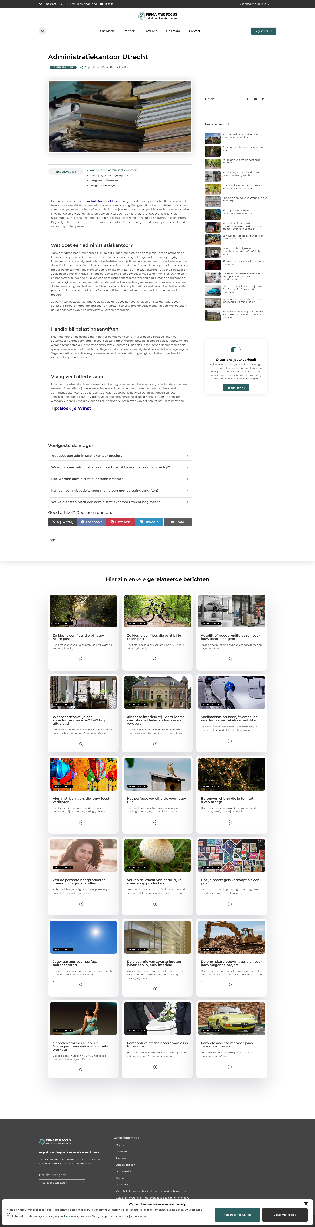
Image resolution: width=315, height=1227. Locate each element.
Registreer (122, 1184)
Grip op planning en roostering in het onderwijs (244, 199)
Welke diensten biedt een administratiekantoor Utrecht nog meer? (120, 502)
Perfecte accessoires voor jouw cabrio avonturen (227, 1044)
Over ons (151, 31)
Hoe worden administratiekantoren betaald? (120, 479)
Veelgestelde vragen (103, 185)
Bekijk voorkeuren (285, 1214)
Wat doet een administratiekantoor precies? (120, 455)
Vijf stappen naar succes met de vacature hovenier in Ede (241, 212)
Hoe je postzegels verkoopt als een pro (230, 881)
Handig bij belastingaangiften (109, 175)
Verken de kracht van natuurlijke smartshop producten (154, 881)
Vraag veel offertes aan (105, 180)
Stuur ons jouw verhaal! (236, 360)
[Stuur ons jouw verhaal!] (236, 348)
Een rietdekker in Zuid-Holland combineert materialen (241, 136)
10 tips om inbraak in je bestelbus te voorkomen (243, 262)
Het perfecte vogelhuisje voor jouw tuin (156, 800)
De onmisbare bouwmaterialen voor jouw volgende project (231, 963)
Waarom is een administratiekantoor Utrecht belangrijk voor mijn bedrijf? (120, 467)
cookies (64, 1216)
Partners (130, 31)
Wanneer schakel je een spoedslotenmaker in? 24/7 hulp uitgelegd (241, 251)
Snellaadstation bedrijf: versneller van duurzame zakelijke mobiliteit (229, 718)
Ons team (173, 31)
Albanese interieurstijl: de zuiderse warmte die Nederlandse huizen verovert (243, 314)
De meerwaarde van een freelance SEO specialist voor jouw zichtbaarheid (242, 276)
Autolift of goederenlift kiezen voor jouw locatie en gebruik (242, 174)
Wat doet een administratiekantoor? (114, 170)
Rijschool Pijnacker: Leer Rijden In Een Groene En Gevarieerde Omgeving (242, 289)
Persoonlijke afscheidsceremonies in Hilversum (157, 1044)
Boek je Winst (75, 408)
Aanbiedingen (63, 67)
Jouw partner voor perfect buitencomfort (75, 963)
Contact (194, 31)
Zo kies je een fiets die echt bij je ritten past (241, 161)
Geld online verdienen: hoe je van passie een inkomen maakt (152, 1197)
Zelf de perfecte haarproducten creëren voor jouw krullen (79, 881)
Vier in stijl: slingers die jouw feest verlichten (81, 800)
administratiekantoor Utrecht (100, 201)
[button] (306, 1204)
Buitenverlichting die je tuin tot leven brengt (227, 800)
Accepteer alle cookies (238, 1214)
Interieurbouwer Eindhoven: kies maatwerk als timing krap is (241, 300)
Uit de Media (106, 31)
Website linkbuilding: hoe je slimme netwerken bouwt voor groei (154, 1191)
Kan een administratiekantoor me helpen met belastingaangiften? (120, 490)
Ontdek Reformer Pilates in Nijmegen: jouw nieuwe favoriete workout (80, 1046)
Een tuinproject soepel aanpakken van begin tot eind (243, 237)
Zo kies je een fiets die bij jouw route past (243, 148)
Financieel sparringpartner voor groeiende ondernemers (241, 186)
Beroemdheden (125, 1164)
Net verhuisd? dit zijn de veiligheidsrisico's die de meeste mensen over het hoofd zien (241, 226)
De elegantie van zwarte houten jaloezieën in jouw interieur (154, 963)
